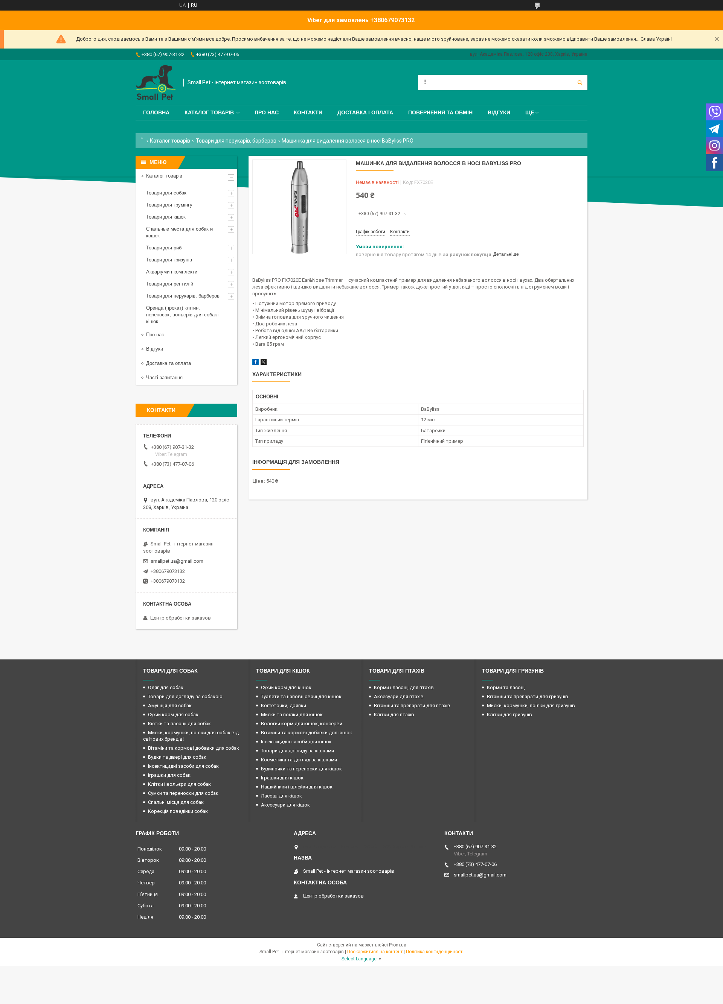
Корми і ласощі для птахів (404, 687)
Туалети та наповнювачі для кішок (301, 696)
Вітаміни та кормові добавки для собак (193, 748)
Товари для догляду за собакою (185, 696)
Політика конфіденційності (435, 951)
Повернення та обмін (440, 112)
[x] (264, 363)
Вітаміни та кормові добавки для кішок (306, 732)
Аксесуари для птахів (399, 696)
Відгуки (499, 112)
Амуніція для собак (170, 705)
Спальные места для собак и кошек (179, 232)
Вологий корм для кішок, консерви (301, 723)
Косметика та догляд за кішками (299, 759)
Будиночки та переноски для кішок (301, 769)
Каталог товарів (209, 112)
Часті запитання (164, 377)
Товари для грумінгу (169, 205)
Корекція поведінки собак (178, 811)
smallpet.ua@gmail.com (177, 561)
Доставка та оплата (168, 363)
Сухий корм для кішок (286, 687)
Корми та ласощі (506, 687)
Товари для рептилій (169, 284)
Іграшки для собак (169, 775)
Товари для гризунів (169, 260)
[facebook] (255, 363)
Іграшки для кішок (282, 778)
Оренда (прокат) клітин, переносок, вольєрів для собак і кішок (183, 314)
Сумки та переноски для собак (183, 793)
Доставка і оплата (365, 112)
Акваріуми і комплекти (171, 272)
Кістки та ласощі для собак (179, 723)
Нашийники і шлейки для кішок (297, 787)
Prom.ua (397, 945)
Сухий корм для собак (173, 714)
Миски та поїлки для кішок (292, 714)
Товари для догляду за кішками (297, 750)
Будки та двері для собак (177, 757)
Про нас (267, 112)
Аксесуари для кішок (285, 805)
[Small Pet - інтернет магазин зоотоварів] (156, 82)
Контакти (308, 112)
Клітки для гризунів (509, 714)
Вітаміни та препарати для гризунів (527, 696)
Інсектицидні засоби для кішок (296, 741)
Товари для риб (164, 248)
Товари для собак (166, 193)
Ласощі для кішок (281, 796)
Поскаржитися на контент (375, 951)
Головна (156, 112)
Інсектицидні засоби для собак (183, 766)
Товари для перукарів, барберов (236, 141)
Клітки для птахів (394, 714)
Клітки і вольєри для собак (179, 784)
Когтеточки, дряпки (283, 705)
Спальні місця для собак (176, 802)
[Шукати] (579, 82)
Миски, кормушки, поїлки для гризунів (531, 705)
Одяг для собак (165, 687)
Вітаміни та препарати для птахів (412, 705)
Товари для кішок (166, 217)
